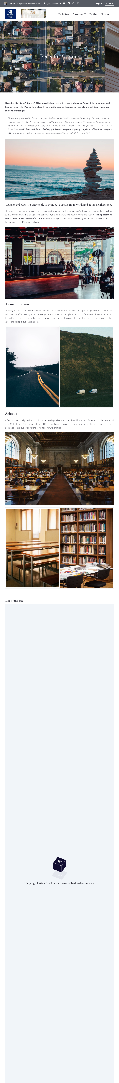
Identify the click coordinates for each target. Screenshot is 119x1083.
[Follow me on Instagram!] (73, 3)
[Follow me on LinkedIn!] (78, 3)
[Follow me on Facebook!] (69, 3)
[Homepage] (10, 14)
